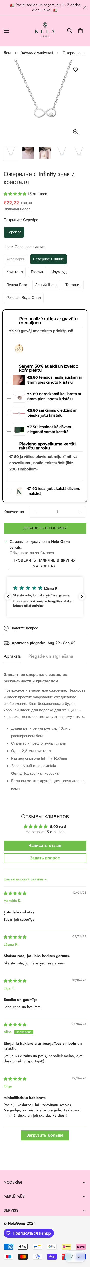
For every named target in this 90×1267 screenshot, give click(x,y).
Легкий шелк (46, 285)
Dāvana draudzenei (36, 53)
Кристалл (14, 272)
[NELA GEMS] (45, 30)
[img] (15, 893)
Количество (14, 512)
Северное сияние (48, 259)
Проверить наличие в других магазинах (44, 563)
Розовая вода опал (23, 297)
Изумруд (59, 272)
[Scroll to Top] (81, 1241)
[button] (80, 30)
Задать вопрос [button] (45, 858)
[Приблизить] (75, 131)
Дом (7, 53)
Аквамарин (15, 259)
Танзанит (73, 285)
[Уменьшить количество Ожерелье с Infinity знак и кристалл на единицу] (35, 511)
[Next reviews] (82, 596)
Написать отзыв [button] (45, 845)
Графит (37, 272)
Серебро (14, 232)
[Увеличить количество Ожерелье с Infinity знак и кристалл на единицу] (80, 511)
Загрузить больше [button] (45, 1135)
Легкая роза (16, 285)
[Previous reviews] (8, 596)
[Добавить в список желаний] (75, 69)
